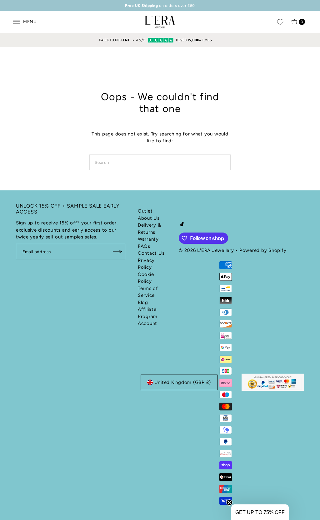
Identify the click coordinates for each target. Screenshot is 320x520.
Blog (143, 302)
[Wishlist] (280, 22)
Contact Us (151, 253)
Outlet (145, 211)
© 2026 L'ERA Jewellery (206, 250)
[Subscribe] (117, 251)
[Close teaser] (229, 502)
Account (147, 323)
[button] (260, 512)
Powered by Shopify (263, 250)
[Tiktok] (182, 224)
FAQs (144, 246)
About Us (149, 218)
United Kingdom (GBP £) (182, 382)
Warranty (148, 239)
